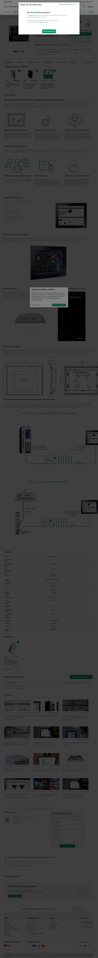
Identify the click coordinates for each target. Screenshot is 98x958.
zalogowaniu (32, 15)
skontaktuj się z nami (43, 22)
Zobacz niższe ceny (49, 31)
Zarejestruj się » (72, 4)
